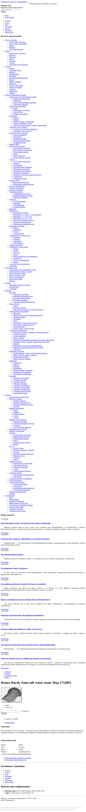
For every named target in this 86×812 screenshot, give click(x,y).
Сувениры (13, 289)
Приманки (17, 230)
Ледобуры (17, 319)
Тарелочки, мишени (20, 104)
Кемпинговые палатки (21, 437)
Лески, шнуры (14, 304)
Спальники (17, 477)
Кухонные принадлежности (23, 454)
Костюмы (12, 76)
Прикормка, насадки (16, 351)
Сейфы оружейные (16, 245)
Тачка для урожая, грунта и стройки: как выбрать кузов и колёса (26, 658)
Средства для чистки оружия (19, 264)
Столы (15, 416)
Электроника (9, 496)
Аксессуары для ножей (21, 148)
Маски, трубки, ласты (17, 275)
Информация (9, 722)
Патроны (12, 199)
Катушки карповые (20, 300)
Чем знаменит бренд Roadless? (12, 554)
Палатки (12, 433)
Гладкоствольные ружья (22, 194)
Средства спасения (16, 49)
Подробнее (5, 533)
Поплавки (17, 349)
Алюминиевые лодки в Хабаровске (14, 568)
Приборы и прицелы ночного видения (27, 175)
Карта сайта (9, 32)
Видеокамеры (14, 499)
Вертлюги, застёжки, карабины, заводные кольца (31, 332)
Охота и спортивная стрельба (15, 95)
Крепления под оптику (21, 169)
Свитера (12, 89)
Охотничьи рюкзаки (20, 467)
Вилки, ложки (18, 448)
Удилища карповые (20, 384)
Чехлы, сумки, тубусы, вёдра (23, 328)
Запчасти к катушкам (21, 294)
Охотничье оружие (16, 192)
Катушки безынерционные (23, 296)
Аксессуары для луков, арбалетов (25, 129)
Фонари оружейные (20, 114)
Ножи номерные (19, 156)
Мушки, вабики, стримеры (23, 370)
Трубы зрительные (20, 178)
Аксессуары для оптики (22, 161)
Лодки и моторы (11, 40)
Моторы (12, 47)
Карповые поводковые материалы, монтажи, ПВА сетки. (33, 340)
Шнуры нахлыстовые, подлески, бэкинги (28, 309)
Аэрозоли (16, 237)
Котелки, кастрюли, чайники (23, 450)
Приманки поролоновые (22, 372)
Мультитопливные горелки (23, 404)
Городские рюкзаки (20, 465)
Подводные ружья (15, 279)
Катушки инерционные (21, 298)
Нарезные (16, 203)
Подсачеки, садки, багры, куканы (25, 323)
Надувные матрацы (20, 422)
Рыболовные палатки (21, 439)
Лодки (11, 46)
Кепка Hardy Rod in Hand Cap (15, 760)
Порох (15, 254)
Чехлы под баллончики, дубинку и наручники (30, 125)
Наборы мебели (19, 414)
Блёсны (16, 365)
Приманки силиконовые (22, 374)
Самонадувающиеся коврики (23, 423)
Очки (15, 321)
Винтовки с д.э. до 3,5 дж (22, 216)
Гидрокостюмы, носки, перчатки (21, 271)
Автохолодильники (20, 484)
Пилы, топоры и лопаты (22, 158)
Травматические (19, 207)
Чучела (15, 232)
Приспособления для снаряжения (25, 256)
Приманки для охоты (16, 226)
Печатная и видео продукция (19, 285)
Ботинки (12, 55)
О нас (7, 23)
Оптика (12, 159)
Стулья (15, 418)
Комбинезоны (14, 74)
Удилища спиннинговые (22, 391)
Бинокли (16, 163)
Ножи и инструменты (17, 146)
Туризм (7, 395)
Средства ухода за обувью (18, 65)
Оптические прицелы (21, 173)
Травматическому (19, 142)
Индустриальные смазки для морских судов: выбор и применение (26, 523)
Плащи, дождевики (16, 85)
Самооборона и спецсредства (19, 235)
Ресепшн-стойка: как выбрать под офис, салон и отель (21, 629)
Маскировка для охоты (21, 110)
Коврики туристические (18, 420)
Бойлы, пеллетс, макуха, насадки (25, 355)
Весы (11, 497)
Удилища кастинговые (21, 385)
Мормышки (17, 368)
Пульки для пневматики (22, 222)
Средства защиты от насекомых (20, 478)
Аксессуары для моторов (18, 44)
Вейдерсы (12, 57)
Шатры (16, 444)
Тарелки (16, 458)
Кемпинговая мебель (16, 408)
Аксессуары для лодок (17, 42)
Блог (6, 25)
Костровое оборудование (18, 429)
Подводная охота (11, 268)
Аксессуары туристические (19, 397)
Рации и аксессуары (16, 507)
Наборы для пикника (16, 431)
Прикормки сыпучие (20, 357)
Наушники (17, 101)
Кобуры (16, 118)
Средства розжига (15, 480)
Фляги (15, 459)
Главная (8, 21)
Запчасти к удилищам (21, 378)
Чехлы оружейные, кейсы (22, 123)
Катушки (12, 292)
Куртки (11, 80)
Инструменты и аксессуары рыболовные (28, 315)
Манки (15, 228)
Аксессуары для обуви (17, 53)
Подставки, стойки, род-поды (24, 325)
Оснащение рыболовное (18, 330)
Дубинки (16, 239)
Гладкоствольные (19, 201)
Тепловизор (17, 177)
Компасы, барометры (16, 501)
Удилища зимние (19, 382)
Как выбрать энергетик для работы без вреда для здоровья (23, 584)
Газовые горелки (19, 401)
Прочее (7, 283)
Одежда (8, 66)
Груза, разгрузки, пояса (17, 273)
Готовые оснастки (19, 334)
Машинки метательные (21, 99)
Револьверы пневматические (23, 224)
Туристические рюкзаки (22, 471)
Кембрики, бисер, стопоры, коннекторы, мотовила (31, 342)
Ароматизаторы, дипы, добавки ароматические (30, 353)
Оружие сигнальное (16, 188)
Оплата (7, 28)
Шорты (11, 93)
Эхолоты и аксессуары (17, 511)
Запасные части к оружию (18, 133)
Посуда (11, 446)
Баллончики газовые (20, 213)
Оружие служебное (16, 190)
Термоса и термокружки (18, 492)
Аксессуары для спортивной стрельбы (23, 97)
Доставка (8, 27)
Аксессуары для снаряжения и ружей (22, 270)
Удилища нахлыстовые (21, 387)
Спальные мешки (15, 473)
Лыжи (15, 108)
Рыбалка (8, 290)
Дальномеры (17, 165)
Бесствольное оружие (21, 182)
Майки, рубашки (15, 82)
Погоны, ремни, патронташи (23, 121)
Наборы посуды (19, 456)
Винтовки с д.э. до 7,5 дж (22, 218)
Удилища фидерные (20, 393)
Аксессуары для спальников (23, 475)
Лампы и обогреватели (21, 403)
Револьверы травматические (23, 184)
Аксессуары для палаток (22, 435)
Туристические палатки (21, 442)
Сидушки (16, 425)
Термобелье (13, 91)
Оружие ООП (14, 180)
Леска (15, 306)
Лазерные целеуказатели (22, 171)
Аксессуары (17, 486)
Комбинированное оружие (23, 196)
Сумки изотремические (21, 490)
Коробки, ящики (19, 317)
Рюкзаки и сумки (15, 461)
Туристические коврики (22, 427)
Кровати (16, 412)
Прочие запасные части (21, 140)
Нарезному (17, 137)
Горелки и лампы (15, 399)
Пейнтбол (12, 209)
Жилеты (12, 72)
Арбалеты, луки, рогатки (18, 127)
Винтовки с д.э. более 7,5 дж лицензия (27, 215)
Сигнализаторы (19, 327)
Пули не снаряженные (21, 260)
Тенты (15, 440)
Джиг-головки (18, 338)
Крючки (16, 344)
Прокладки (17, 258)
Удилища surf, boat (20, 380)
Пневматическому (19, 139)
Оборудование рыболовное (19, 311)
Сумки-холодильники (17, 482)
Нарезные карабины (20, 197)
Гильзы (16, 249)
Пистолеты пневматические (23, 220)
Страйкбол (13, 266)
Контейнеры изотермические (23, 488)
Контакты (8, 30)
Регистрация (9, 17)
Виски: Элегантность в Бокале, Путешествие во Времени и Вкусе (25, 599)
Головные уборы (15, 70)
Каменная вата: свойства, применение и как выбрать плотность (25, 539)
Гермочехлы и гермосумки (23, 463)
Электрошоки (18, 243)
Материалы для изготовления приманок (27, 346)
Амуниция (13, 116)
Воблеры (16, 366)
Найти (3, 12)
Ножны (16, 120)
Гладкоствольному (20, 135)
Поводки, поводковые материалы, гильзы (28, 347)
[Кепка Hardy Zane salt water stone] (11, 702)
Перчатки (12, 84)
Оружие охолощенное (17, 186)
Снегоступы (17, 112)
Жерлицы (16, 313)
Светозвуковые (18, 205)
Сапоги (12, 63)
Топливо (16, 406)
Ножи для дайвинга (16, 277)
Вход (7, 15)
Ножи (15, 154)
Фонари (12, 281)
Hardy (7, 677)
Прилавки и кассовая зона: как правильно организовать (22, 615)
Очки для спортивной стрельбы (24, 102)
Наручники (17, 241)
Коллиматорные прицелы (22, 167)
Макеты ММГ (14, 144)
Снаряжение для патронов (18, 247)
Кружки (16, 452)
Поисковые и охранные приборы (21, 505)
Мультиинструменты (20, 152)
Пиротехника (14, 287)
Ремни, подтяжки (15, 87)
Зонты (15, 410)
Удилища (12, 376)
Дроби (15, 251)
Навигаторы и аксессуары (18, 503)
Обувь (7, 51)
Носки (11, 59)
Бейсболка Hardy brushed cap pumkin (18, 758)
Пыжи (15, 262)
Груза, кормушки (19, 336)
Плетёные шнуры (19, 308)
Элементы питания (16, 509)
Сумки (15, 469)
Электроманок (18, 234)
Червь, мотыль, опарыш (21, 359)
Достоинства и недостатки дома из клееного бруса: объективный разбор (28, 645)
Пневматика (13, 211)
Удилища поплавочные (21, 389)
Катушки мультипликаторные (24, 302)
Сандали (12, 61)
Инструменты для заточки (22, 150)
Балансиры (17, 363)
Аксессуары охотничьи (17, 106)
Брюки (11, 68)
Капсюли (16, 253)
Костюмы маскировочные (18, 78)
